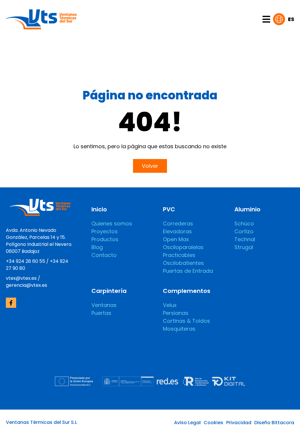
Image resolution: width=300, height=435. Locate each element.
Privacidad (238, 422)
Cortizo (243, 231)
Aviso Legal (187, 422)
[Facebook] (11, 303)
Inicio (99, 209)
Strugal (243, 247)
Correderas (178, 223)
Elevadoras (177, 231)
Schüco (244, 223)
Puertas (101, 313)
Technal (244, 239)
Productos (104, 239)
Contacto (104, 255)
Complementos (186, 291)
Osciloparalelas (183, 247)
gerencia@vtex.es (26, 285)
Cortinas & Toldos (186, 320)
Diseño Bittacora (274, 422)
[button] (283, 19)
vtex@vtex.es (21, 278)
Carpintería (109, 291)
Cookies (213, 422)
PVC (169, 209)
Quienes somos (111, 223)
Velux (170, 305)
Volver (150, 166)
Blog (97, 247)
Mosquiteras (179, 328)
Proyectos (104, 231)
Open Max (176, 239)
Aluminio (247, 209)
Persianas (175, 313)
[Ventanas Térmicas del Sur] (41, 18)
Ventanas (104, 305)
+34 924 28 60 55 (25, 261)
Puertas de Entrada (188, 271)
